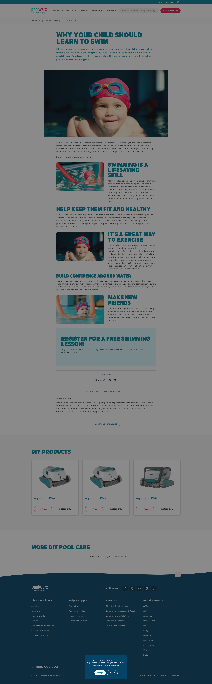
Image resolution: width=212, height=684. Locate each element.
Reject (112, 673)
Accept (100, 673)
